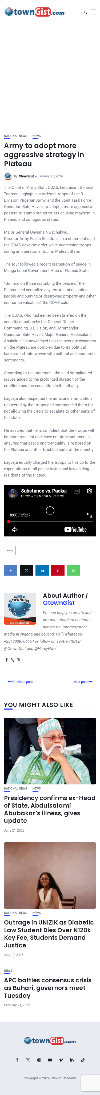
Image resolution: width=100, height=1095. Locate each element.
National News (15, 136)
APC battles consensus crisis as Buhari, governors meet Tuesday (47, 988)
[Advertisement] (50, 77)
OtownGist (26, 176)
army (9, 550)
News (37, 136)
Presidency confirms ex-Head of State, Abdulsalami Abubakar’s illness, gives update (50, 809)
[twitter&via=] (26, 570)
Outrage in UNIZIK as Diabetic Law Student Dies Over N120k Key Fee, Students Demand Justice (49, 934)
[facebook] (10, 570)
